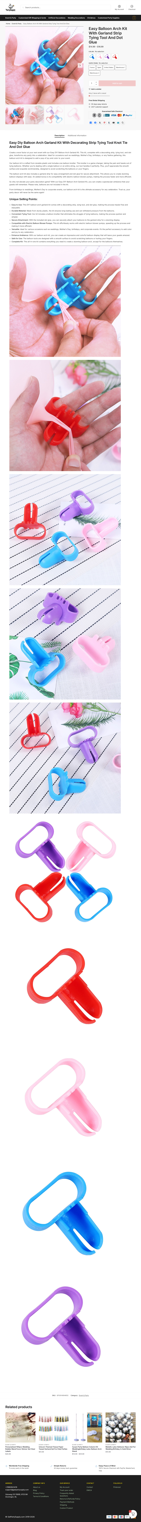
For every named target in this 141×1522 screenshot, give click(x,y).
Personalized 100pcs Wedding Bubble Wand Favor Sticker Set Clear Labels (20, 1449)
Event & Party (17, 23)
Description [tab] (60, 135)
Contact (90, 1487)
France (92, 67)
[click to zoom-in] (44, 65)
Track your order (66, 1490)
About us (36, 1487)
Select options (20, 1458)
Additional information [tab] (77, 135)
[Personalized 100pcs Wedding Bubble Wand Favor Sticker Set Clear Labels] (20, 1427)
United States (108, 67)
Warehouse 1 (120, 67)
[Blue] (92, 56)
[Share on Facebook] (95, 123)
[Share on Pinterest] (104, 123)
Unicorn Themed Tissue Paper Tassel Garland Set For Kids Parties (53, 1448)
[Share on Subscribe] (118, 123)
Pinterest (117, 1487)
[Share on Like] (91, 123)
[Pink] (99, 56)
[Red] (114, 56)
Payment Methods (67, 1502)
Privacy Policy (38, 1493)
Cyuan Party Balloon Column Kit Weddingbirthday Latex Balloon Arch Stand (87, 1449)
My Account (119, 9)
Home (8, 23)
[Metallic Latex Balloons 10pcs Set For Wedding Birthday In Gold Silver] (121, 1427)
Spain (99, 67)
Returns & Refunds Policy (70, 1499)
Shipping (63, 1505)
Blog (35, 1490)
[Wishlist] (32, 1415)
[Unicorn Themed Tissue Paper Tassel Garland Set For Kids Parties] (54, 1427)
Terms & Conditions (41, 1496)
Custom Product (66, 1508)
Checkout (131, 9)
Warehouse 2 (94, 73)
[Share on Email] (114, 123)
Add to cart (117, 83)
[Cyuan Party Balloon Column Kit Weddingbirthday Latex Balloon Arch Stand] (87, 1427)
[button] (80, 65)
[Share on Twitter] (100, 123)
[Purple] (107, 56)
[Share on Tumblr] (109, 123)
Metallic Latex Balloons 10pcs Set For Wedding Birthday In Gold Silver (121, 1448)
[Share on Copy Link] (123, 123)
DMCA (89, 1490)
